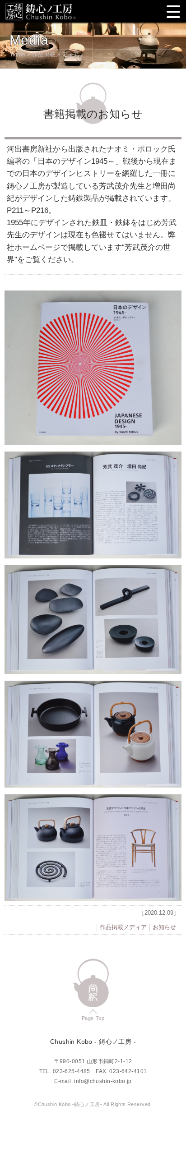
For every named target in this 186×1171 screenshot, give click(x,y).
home (18, 54)
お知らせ (164, 927)
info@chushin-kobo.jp (102, 1081)
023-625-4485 (71, 1071)
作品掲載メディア (55, 54)
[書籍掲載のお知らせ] (93, 367)
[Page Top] (93, 983)
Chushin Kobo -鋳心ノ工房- (41, 11)
